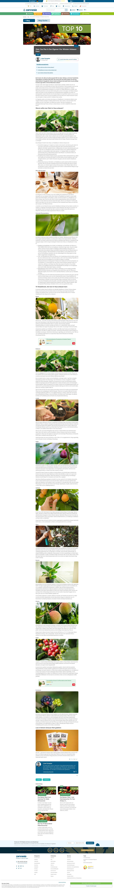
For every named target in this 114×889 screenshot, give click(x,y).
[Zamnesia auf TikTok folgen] (16, 868)
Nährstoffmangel (41, 268)
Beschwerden (69, 874)
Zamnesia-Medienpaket (54, 868)
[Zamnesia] (33, 10)
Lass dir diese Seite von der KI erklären (68, 59)
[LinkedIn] (74, 772)
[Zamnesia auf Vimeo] (20, 866)
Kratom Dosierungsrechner (87, 862)
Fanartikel (36, 870)
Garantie (68, 872)
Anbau (38, 779)
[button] (38, 59)
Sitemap (52, 876)
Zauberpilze (36, 866)
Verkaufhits (52, 863)
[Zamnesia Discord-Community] (20, 868)
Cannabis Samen (37, 857)
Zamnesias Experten (54, 872)
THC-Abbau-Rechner (86, 857)
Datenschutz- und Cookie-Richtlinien (73, 866)
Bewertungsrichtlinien (70, 870)
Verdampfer (36, 861)
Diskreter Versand (53, 874)
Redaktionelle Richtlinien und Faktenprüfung (74, 878)
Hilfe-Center (69, 857)
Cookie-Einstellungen (91, 886)
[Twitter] (76, 771)
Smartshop (36, 865)
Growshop (36, 868)
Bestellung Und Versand (71, 863)
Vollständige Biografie (48, 772)
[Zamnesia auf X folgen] (23, 866)
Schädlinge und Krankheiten (44, 245)
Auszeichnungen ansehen (87, 850)
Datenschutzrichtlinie (35, 845)
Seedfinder (52, 857)
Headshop (36, 859)
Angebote (35, 872)
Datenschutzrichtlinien (62, 882)
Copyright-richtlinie (70, 876)
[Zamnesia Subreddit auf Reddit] (18, 868)
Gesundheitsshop (37, 863)
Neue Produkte (53, 861)
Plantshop (46, 779)
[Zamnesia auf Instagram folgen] (18, 866)
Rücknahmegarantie (70, 868)
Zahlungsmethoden (70, 861)
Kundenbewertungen (54, 866)
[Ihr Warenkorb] (86, 10)
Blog (51, 859)
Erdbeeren (42, 373)
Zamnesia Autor (53, 870)
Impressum (69, 859)
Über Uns (52, 865)
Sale (35, 874)
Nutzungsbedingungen (44, 845)
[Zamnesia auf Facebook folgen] (16, 866)
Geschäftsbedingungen (71, 865)
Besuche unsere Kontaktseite (22, 862)
